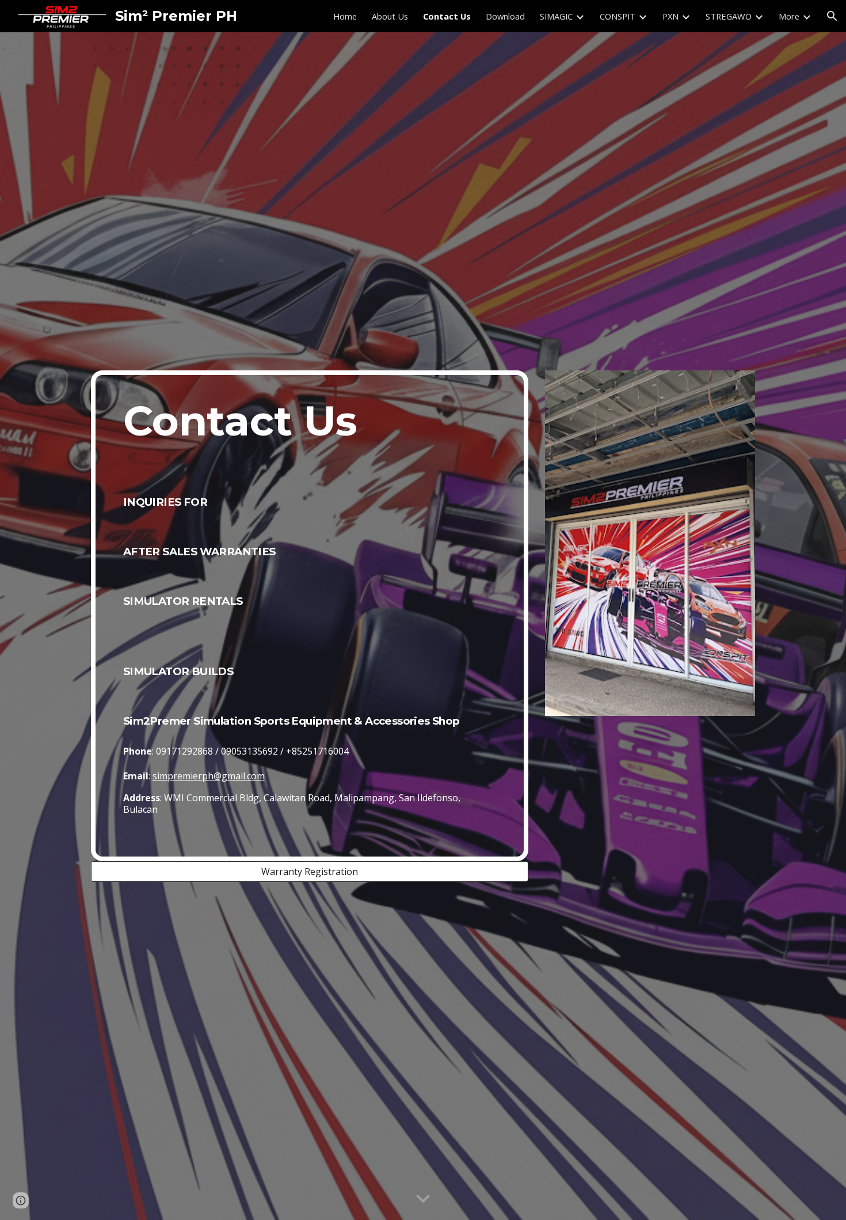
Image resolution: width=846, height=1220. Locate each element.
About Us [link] (390, 16)
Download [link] (505, 16)
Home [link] (345, 16)
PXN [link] (670, 16)
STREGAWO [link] (729, 16)
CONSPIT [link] (617, 16)
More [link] (789, 16)
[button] (832, 16)
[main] (309, 615)
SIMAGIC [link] (556, 16)
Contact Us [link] (447, 16)
